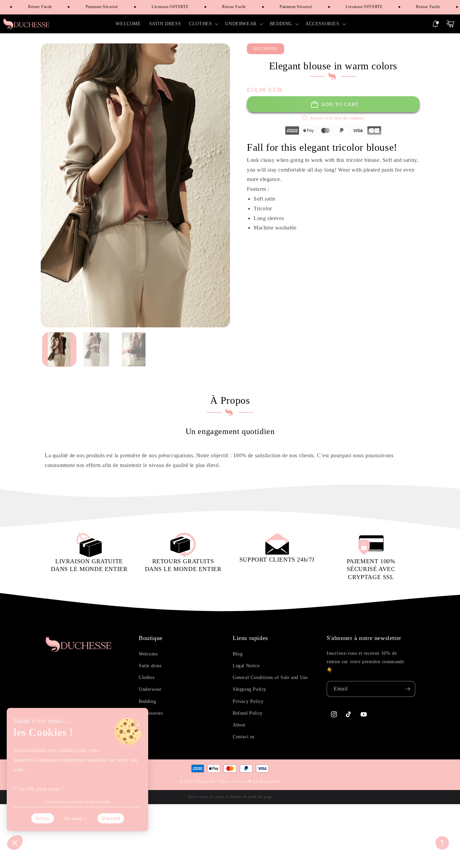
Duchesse (204, 781)
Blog (237, 653)
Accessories (151, 713)
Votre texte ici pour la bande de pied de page (230, 796)
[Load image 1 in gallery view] (59, 349)
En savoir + (76, 818)
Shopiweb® (270, 781)
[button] (203, 24)
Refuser (42, 818)
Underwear (150, 689)
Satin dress (150, 665)
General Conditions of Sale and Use (270, 677)
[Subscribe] (407, 689)
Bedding (147, 701)
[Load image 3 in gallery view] (134, 349)
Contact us (244, 736)
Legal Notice (246, 665)
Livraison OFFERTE (161, 6)
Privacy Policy (248, 701)
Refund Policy (248, 713)
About (239, 724)
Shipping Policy (249, 689)
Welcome (148, 653)
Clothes (146, 677)
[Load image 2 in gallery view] (96, 349)
